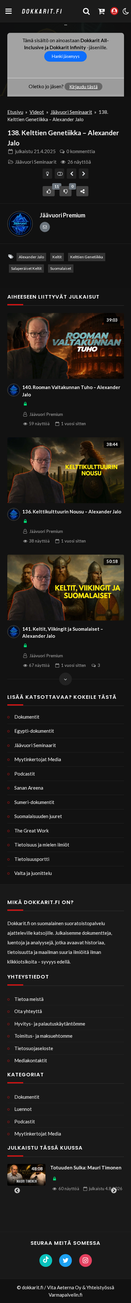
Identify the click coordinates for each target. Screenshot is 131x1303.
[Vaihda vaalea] (47, 173)
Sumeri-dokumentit (34, 802)
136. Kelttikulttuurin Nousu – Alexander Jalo (71, 511)
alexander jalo (31, 256)
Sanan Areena (28, 788)
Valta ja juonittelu (33, 873)
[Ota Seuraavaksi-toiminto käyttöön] (60, 173)
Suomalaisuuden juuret (38, 816)
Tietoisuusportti (31, 859)
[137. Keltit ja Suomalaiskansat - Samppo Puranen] (72, 173)
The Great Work (31, 830)
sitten (73, 423)
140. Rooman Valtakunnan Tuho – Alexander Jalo (71, 390)
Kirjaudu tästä (83, 86)
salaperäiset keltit (26, 268)
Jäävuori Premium (62, 215)
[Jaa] (82, 191)
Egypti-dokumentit (34, 731)
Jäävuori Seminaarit (71, 112)
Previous (17, 1191)
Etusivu (15, 112)
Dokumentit (26, 717)
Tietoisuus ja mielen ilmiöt (41, 844)
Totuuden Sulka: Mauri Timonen (85, 1167)
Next (114, 1191)
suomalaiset (60, 268)
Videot (37, 112)
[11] (49, 191)
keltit (57, 256)
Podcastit (24, 773)
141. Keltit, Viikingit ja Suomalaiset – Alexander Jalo (62, 632)
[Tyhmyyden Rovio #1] (84, 173)
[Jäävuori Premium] (20, 224)
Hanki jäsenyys (65, 56)
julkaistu (35, 151)
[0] (65, 191)
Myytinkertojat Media (37, 759)
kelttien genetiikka (86, 256)
